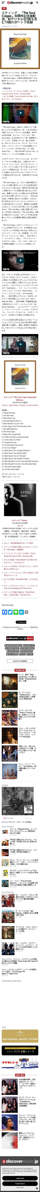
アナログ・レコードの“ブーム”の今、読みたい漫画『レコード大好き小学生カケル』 (24, 872)
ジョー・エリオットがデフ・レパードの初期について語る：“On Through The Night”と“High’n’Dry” (19, 971)
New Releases (27, 651)
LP (22, 525)
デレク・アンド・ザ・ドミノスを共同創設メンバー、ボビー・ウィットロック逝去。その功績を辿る (24, 862)
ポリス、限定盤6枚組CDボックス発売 (18, 543)
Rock (23, 654)
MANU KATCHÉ (14, 651)
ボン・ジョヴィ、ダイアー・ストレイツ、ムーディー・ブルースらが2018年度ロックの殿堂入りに (27, 945)
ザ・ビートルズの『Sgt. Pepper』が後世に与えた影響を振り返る (27, 912)
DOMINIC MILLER (13, 648)
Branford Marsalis (14, 645)
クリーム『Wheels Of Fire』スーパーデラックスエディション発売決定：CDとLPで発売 (23, 830)
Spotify (22, 405)
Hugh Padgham (28, 648)
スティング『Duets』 (20, 520)
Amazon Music (32, 405)
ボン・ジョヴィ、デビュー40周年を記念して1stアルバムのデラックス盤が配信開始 (27, 896)
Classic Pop (29, 645)
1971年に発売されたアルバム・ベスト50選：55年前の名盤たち (23, 850)
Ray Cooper (13, 654)
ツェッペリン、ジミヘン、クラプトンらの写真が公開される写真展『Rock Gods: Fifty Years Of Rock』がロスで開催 (20, 961)
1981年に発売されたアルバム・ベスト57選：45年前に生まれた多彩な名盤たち (23, 841)
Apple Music (13, 405)
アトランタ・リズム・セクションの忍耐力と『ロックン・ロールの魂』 (26, 928)
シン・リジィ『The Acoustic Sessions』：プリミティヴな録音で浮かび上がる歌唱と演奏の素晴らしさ (24, 882)
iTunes (4, 405)
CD (18, 525)
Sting (31, 654)
